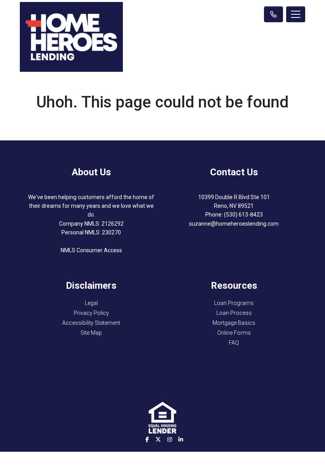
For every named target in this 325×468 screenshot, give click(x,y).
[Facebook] (147, 439)
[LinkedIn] (180, 439)
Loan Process (234, 313)
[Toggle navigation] (295, 14)
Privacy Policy (91, 313)
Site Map (91, 333)
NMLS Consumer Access (91, 250)
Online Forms (234, 333)
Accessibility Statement (91, 323)
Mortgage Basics (233, 323)
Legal (91, 303)
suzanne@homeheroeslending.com (234, 224)
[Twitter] (158, 439)
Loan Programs (234, 303)
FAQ (234, 342)
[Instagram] (169, 439)
